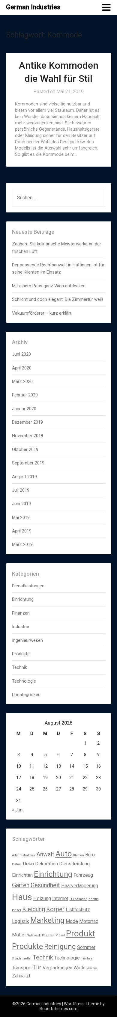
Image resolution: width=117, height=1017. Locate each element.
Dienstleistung (74, 864)
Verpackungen (57, 968)
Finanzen (21, 613)
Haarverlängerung (79, 885)
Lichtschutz (78, 909)
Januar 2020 (24, 408)
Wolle (80, 968)
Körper (55, 909)
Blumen (78, 855)
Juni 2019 (21, 503)
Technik (19, 667)
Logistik (20, 921)
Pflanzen (48, 935)
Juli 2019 (20, 490)
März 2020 (22, 381)
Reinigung (60, 947)
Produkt (80, 933)
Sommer (86, 947)
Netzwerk (34, 935)
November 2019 (27, 435)
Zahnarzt (21, 976)
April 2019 (22, 531)
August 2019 (24, 476)
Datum (17, 864)
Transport (22, 968)
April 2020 (22, 368)
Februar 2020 (25, 395)
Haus (22, 897)
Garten (20, 885)
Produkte (21, 654)
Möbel (19, 935)
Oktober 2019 (25, 449)
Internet (60, 898)
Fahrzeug (83, 875)
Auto (64, 853)
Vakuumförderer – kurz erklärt (41, 313)
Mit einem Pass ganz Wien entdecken (49, 286)
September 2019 (28, 463)
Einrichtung (23, 599)
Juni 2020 (21, 354)
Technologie (24, 681)
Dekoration (46, 864)
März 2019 (22, 544)
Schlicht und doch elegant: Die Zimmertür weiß (58, 299)
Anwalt (45, 854)
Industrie (20, 626)
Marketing (47, 920)
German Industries (33, 7)
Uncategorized (26, 694)
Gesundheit (45, 885)
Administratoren (23, 855)
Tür (37, 967)
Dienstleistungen (28, 586)
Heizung (42, 898)
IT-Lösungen (78, 899)
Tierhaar (87, 958)
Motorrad (88, 921)
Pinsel (60, 935)
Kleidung (33, 909)
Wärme (92, 968)
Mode (72, 921)
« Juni (17, 810)
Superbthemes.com (58, 1008)
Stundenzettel (22, 958)
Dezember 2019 (27, 422)
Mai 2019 (21, 517)
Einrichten (22, 875)
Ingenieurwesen (27, 640)
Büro (90, 855)
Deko (28, 864)
